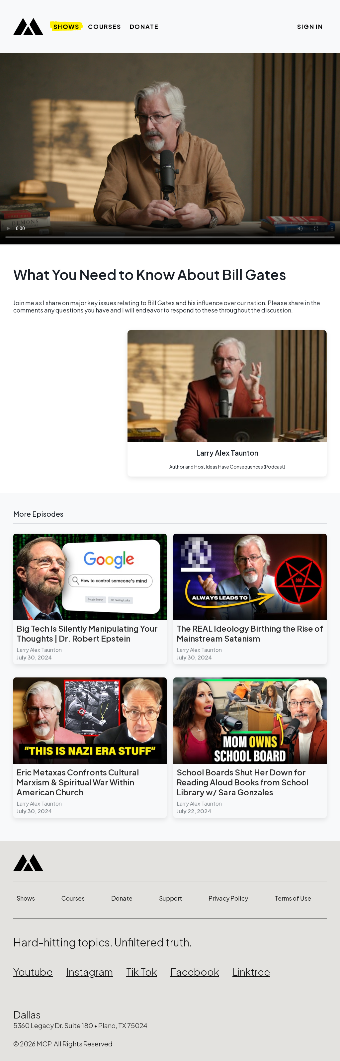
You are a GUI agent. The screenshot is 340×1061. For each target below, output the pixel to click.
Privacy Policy (228, 898)
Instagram (89, 971)
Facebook (194, 971)
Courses (104, 26)
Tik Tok (141, 971)
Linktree (251, 971)
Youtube (33, 971)
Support (170, 898)
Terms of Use (293, 898)
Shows (66, 26)
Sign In (310, 26)
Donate (144, 26)
